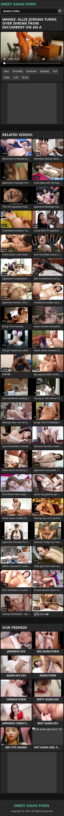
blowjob (44, 71)
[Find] (60, 11)
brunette (17, 71)
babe (7, 77)
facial (25, 77)
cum (15, 77)
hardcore (31, 71)
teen (6, 71)
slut (55, 71)
